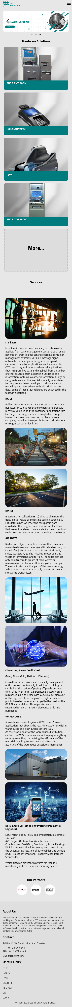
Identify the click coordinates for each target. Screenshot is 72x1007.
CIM (4, 993)
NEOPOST (7, 988)
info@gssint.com (16, 956)
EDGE (5, 968)
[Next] (64, 21)
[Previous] (8, 21)
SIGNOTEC (7, 983)
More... (36, 248)
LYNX (5, 978)
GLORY (6, 998)
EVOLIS (6, 973)
